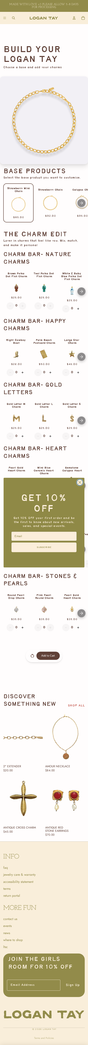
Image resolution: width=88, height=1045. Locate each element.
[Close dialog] (80, 482)
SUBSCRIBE (44, 547)
